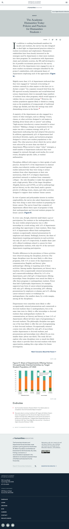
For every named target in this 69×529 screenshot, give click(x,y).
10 (39, 108)
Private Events (6, 518)
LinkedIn (8, 525)
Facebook (3, 525)
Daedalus (4, 499)
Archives (4, 505)
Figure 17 (28, 213)
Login (3, 502)
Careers (4, 512)
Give (2, 509)
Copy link (53, 359)
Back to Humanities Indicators (24, 427)
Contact (4, 515)
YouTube (12, 525)
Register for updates (48, 466)
